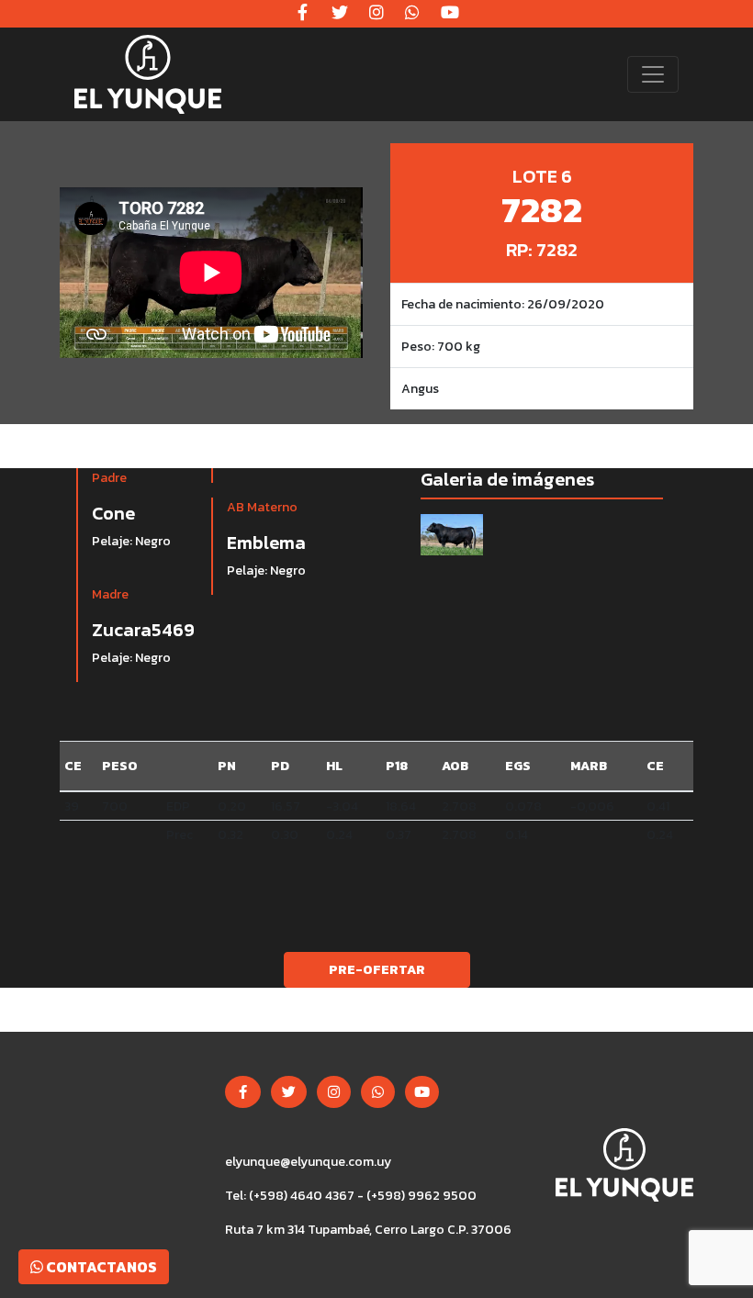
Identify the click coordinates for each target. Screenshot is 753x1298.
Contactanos (100, 1267)
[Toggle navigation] (653, 74)
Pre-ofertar (377, 969)
